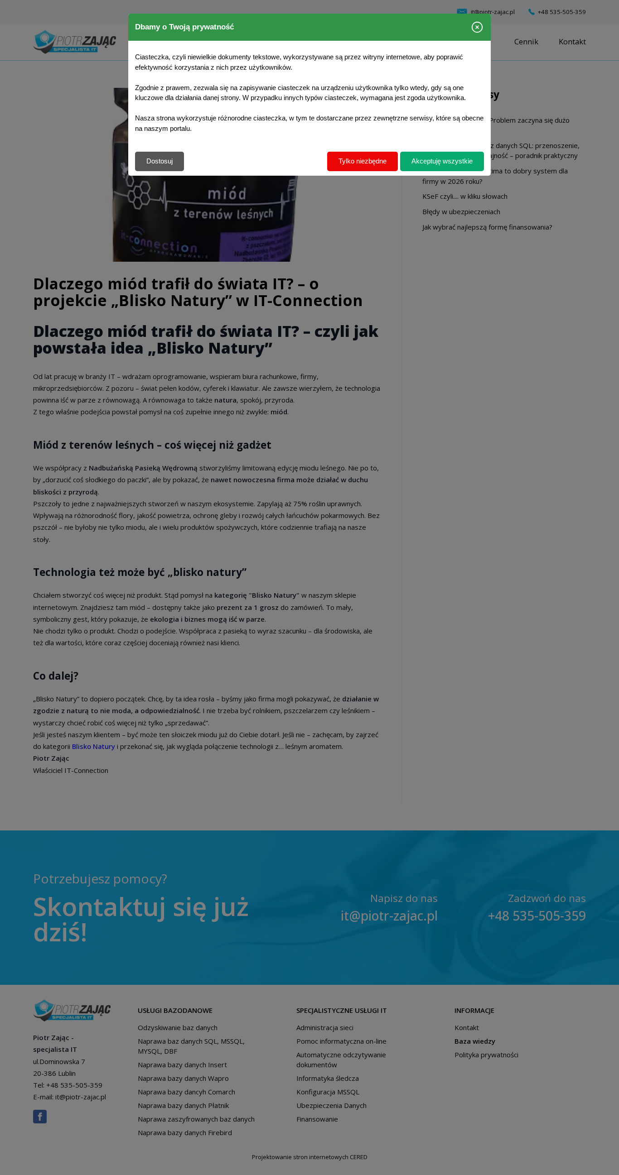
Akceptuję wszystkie (442, 161)
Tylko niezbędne (363, 161)
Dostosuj (159, 161)
